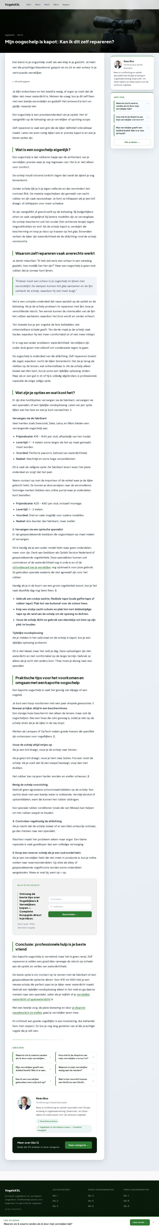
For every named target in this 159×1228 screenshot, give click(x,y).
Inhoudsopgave (21, 81)
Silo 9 (126, 1206)
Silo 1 (28, 4)
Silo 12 (20, 35)
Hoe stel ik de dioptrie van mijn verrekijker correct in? (130, 118)
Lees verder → (140, 1222)
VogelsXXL (12, 4)
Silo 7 (126, 1195)
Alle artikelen (131, 142)
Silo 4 (56, 4)
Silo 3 (47, 4)
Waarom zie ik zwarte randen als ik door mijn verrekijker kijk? (127, 106)
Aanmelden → (70, 914)
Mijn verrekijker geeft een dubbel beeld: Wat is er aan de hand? (130, 130)
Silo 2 (37, 4)
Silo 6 (91, 1206)
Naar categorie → (79, 1145)
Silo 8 (126, 1201)
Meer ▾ (66, 4)
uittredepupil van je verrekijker (31, 567)
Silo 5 (91, 1201)
